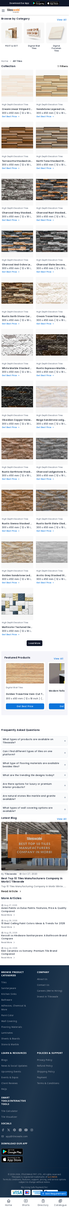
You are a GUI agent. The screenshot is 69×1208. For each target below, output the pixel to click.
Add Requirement (55, 1193)
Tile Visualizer (9, 1116)
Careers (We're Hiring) (49, 990)
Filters (64, 66)
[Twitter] (8, 1130)
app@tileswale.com (17, 1136)
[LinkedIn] (20, 1130)
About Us (42, 979)
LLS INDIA (52, 1177)
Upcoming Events (11, 1071)
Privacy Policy (44, 1059)
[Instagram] (31, 1130)
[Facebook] (2, 1130)
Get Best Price (25, 706)
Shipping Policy (46, 1071)
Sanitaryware (8, 988)
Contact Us (43, 984)
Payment (42, 1077)
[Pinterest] (14, 1130)
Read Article (9, 891)
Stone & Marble (10, 1044)
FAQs (4, 1088)
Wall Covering (9, 1021)
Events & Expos (9, 1077)
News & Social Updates (14, 1065)
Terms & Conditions (48, 1083)
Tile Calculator (9, 1110)
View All (61, 19)
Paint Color (7, 1015)
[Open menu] (3, 11)
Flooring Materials (11, 1026)
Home (4, 61)
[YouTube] (26, 1130)
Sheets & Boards (10, 1038)
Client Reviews (9, 1083)
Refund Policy (44, 1065)
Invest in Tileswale (47, 996)
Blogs (4, 1059)
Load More (34, 643)
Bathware (6, 999)
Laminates (7, 1032)
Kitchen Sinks (9, 993)
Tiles (4, 982)
